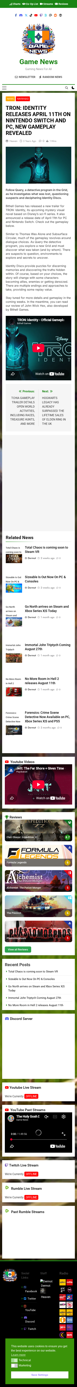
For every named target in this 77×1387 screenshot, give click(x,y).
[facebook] (16, 15)
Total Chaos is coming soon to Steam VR (33, 971)
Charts (16, 4)
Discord (30, 1321)
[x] (26, 15)
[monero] (60, 15)
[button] (14, 1360)
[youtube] (36, 15)
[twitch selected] (41, 15)
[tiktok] (31, 15)
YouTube (30, 1310)
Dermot (32, 558)
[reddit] (55, 15)
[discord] (21, 15)
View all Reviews (18, 949)
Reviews (63, 4)
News (10, 99)
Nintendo (23, 99)
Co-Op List (31, 4)
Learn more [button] (18, 1354)
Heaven (13, 141)
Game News (38, 62)
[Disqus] (38, 482)
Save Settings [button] (39, 1374)
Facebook (31, 1291)
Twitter (32, 1298)
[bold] (46, 15)
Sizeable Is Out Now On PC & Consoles (31, 979)
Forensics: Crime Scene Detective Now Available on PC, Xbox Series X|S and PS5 (47, 717)
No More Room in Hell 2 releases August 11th (35, 1005)
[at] (50, 15)
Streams (48, 4)
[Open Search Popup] (66, 87)
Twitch (32, 1329)
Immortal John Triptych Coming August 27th (34, 997)
